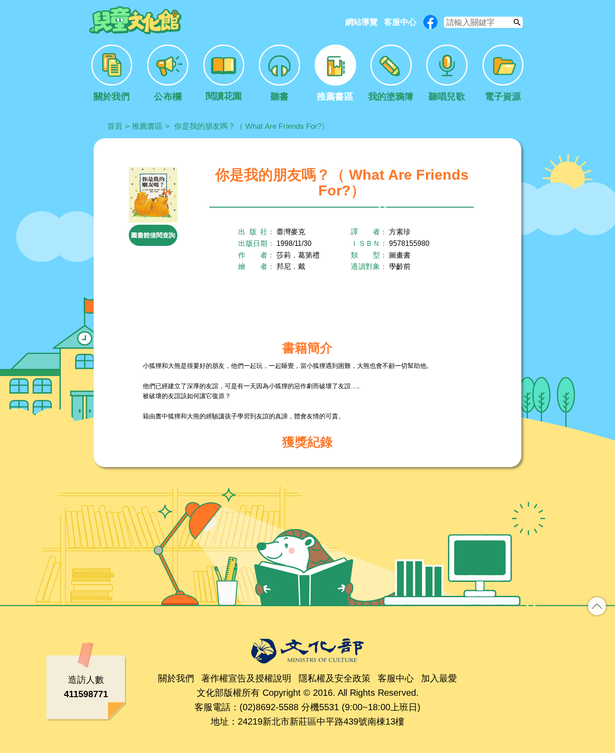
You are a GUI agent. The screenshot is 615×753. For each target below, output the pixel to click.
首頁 (114, 126)
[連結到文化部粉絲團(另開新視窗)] (430, 22)
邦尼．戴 (290, 266)
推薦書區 (147, 126)
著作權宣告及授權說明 (246, 678)
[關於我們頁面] (112, 73)
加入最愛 (439, 678)
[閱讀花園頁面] (223, 73)
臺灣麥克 (290, 232)
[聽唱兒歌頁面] (447, 73)
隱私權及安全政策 (334, 678)
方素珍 (400, 232)
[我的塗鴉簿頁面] (391, 73)
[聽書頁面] (279, 73)
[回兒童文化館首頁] (135, 20)
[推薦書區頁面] (335, 73)
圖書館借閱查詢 (153, 235)
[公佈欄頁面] (167, 73)
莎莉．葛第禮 (298, 255)
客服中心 (400, 22)
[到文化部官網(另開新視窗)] (307, 650)
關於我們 (176, 678)
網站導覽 (361, 22)
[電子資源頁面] (503, 73)
